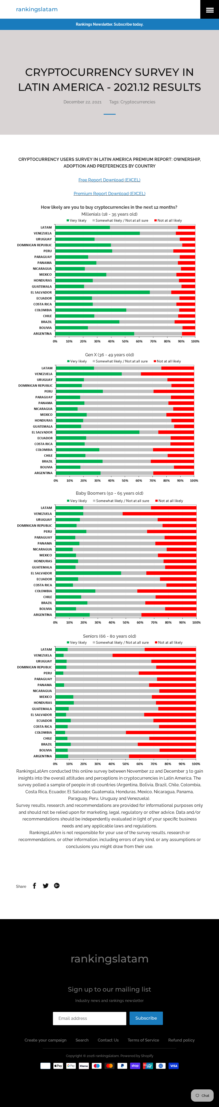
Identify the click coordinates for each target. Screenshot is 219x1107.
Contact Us (108, 1040)
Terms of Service (143, 1040)
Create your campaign (46, 1040)
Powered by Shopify (136, 1056)
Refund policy (181, 1040)
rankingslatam (37, 9)
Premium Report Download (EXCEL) (110, 193)
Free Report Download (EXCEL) (109, 180)
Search (82, 1040)
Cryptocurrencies (137, 101)
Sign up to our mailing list (109, 989)
